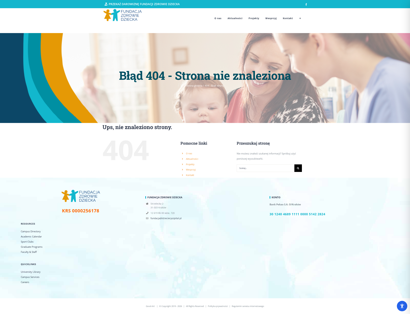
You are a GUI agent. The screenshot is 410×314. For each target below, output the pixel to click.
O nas (189, 153)
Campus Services (30, 277)
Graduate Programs (31, 246)
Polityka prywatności (218, 306)
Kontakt (190, 175)
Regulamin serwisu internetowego (248, 306)
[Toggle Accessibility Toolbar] (402, 306)
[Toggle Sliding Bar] (300, 18)
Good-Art (150, 306)
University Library (31, 271)
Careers (25, 282)
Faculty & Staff (29, 251)
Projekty (190, 164)
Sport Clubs (27, 241)
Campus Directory (31, 231)
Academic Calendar (31, 236)
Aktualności (192, 158)
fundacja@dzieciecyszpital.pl (166, 218)
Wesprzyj (191, 169)
